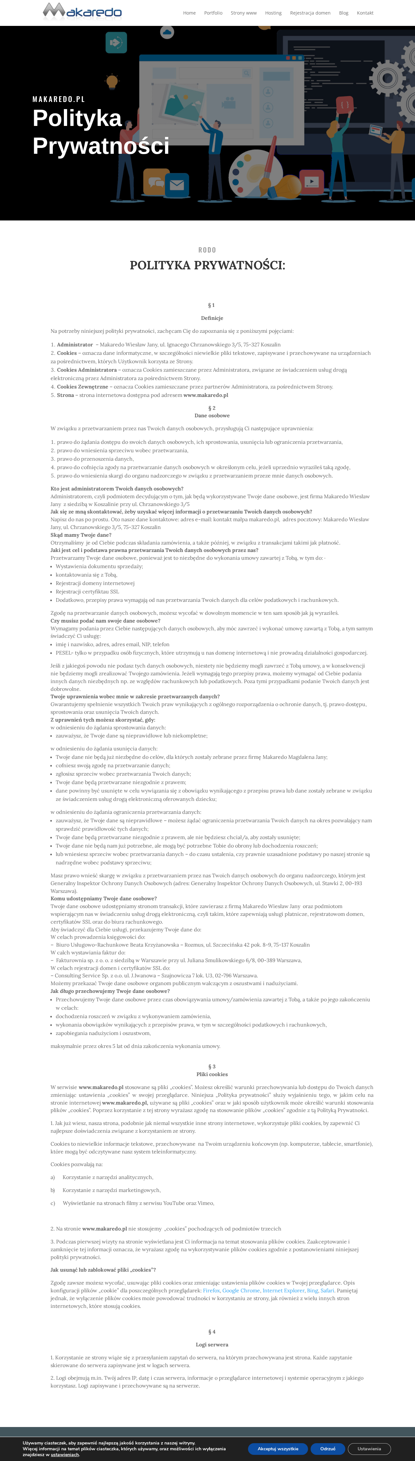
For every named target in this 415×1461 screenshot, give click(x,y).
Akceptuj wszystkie (278, 1449)
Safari (327, 1290)
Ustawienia (369, 1449)
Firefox (211, 1290)
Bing (312, 1290)
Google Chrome (241, 1290)
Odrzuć (328, 1449)
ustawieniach (65, 1455)
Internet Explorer (283, 1290)
